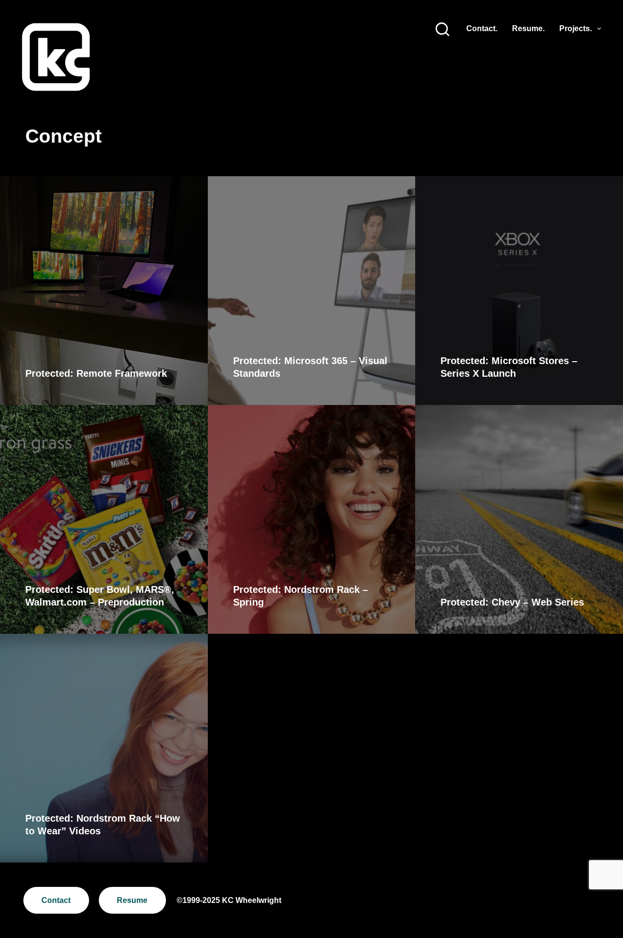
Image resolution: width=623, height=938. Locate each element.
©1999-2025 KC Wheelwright (229, 900)
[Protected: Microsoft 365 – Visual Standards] (312, 290)
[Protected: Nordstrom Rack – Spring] (312, 519)
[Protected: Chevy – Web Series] (519, 519)
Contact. (481, 28)
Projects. (575, 28)
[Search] (442, 29)
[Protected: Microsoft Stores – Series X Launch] (519, 290)
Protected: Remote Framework (96, 373)
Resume (132, 900)
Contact (56, 900)
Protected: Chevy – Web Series (512, 602)
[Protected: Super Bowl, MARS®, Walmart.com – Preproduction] (104, 519)
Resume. (528, 28)
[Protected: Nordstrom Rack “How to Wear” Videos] (104, 748)
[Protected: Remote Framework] (104, 290)
